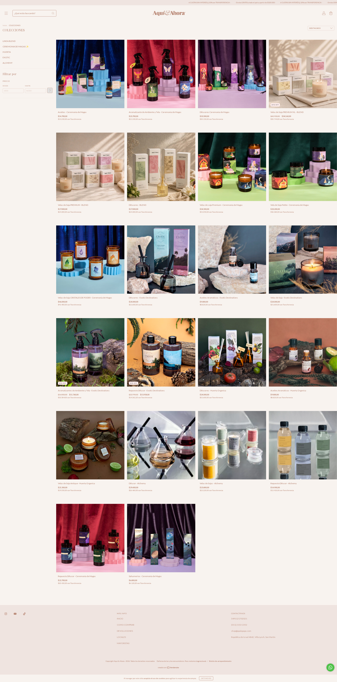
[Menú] (6, 13)
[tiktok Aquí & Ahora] (24, 613)
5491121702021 (239, 618)
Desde (5, 86)
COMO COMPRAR (125, 624)
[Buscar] (53, 13)
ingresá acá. (201, 661)
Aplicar (49, 90)
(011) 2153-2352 (239, 624)
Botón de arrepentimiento (220, 661)
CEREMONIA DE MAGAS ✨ (16, 46)
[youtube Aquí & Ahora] (15, 613)
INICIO (120, 618)
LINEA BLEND (9, 41)
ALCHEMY (7, 63)
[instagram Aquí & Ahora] (6, 613)
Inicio (5, 25)
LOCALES (121, 637)
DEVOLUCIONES (125, 631)
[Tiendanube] (169, 668)
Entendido (206, 678)
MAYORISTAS (123, 643)
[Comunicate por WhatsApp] (330, 667)
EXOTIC (6, 57)
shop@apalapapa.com (241, 631)
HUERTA (7, 52)
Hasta (27, 86)
